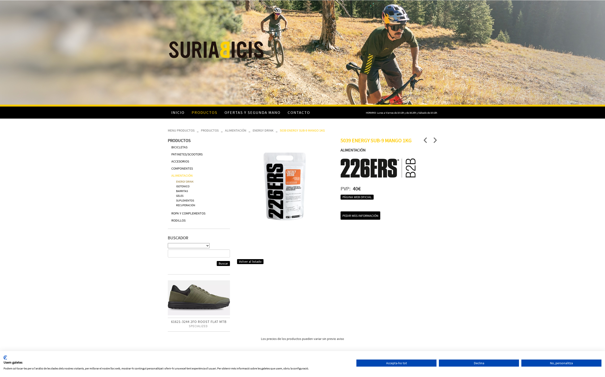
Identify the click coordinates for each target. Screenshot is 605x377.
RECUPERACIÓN (185, 205)
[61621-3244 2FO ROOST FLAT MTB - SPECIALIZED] (199, 297)
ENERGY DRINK (263, 130)
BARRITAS (182, 191)
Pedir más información (360, 216)
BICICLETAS (179, 147)
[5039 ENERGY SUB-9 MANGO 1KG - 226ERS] (285, 185)
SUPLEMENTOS (185, 200)
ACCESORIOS (180, 161)
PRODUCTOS (210, 130)
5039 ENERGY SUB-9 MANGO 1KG (302, 130)
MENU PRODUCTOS (181, 130)
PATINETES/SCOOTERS (187, 154)
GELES (179, 195)
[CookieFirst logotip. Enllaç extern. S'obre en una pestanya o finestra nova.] (5, 358)
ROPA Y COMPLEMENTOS (188, 213)
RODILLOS (178, 220)
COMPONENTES (182, 168)
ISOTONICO (183, 186)
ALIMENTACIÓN (235, 130)
